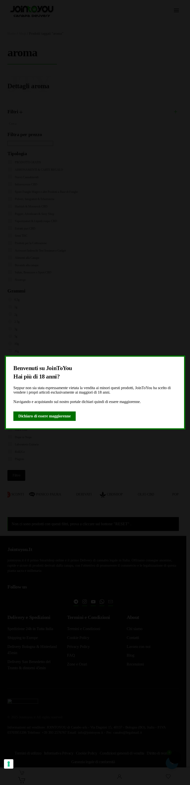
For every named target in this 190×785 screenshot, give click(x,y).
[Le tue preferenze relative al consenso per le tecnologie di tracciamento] (8, 764)
